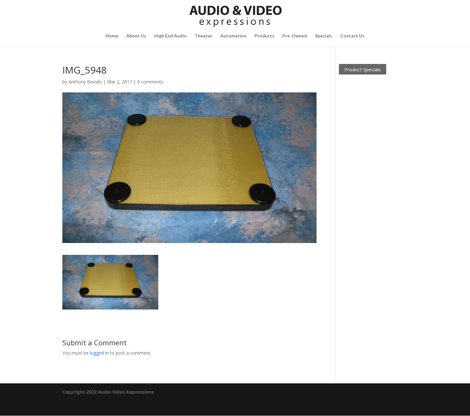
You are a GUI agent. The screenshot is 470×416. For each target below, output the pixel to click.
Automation (233, 36)
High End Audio (170, 36)
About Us (136, 36)
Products (264, 36)
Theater (203, 36)
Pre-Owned (294, 36)
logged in (99, 353)
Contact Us (352, 36)
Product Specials (362, 69)
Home (112, 36)
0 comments (150, 82)
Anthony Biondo (85, 82)
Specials (323, 36)
